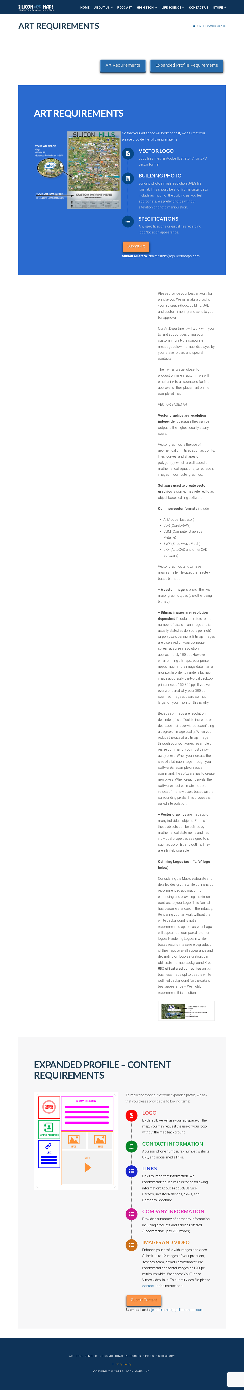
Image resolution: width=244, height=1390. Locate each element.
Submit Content (144, 1300)
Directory (166, 1356)
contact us (150, 1286)
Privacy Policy (122, 1364)
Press (149, 1356)
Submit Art (136, 246)
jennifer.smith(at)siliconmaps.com (174, 256)
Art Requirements (123, 65)
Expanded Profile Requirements (187, 65)
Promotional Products (121, 1356)
